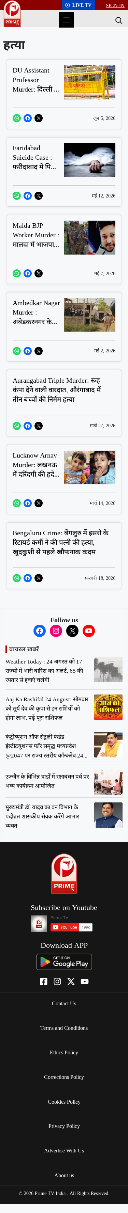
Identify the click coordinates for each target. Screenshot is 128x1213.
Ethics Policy (64, 1052)
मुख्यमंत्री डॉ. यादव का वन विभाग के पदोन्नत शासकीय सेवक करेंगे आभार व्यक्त (42, 816)
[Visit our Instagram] (57, 981)
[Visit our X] (71, 981)
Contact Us (64, 1003)
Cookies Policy (64, 1101)
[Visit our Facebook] (43, 981)
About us (64, 1175)
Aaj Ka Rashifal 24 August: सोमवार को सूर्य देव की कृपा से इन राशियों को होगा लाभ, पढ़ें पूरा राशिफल (46, 708)
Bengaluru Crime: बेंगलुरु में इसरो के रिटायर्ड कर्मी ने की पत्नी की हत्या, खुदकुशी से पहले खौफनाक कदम (61, 542)
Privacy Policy (64, 1126)
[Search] (118, 20)
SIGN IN (115, 5)
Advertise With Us (64, 1150)
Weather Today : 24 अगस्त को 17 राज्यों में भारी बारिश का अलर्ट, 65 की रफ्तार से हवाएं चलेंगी (44, 670)
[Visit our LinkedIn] (84, 981)
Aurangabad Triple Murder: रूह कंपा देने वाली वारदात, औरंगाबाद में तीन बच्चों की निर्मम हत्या (57, 390)
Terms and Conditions (64, 1028)
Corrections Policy (64, 1077)
